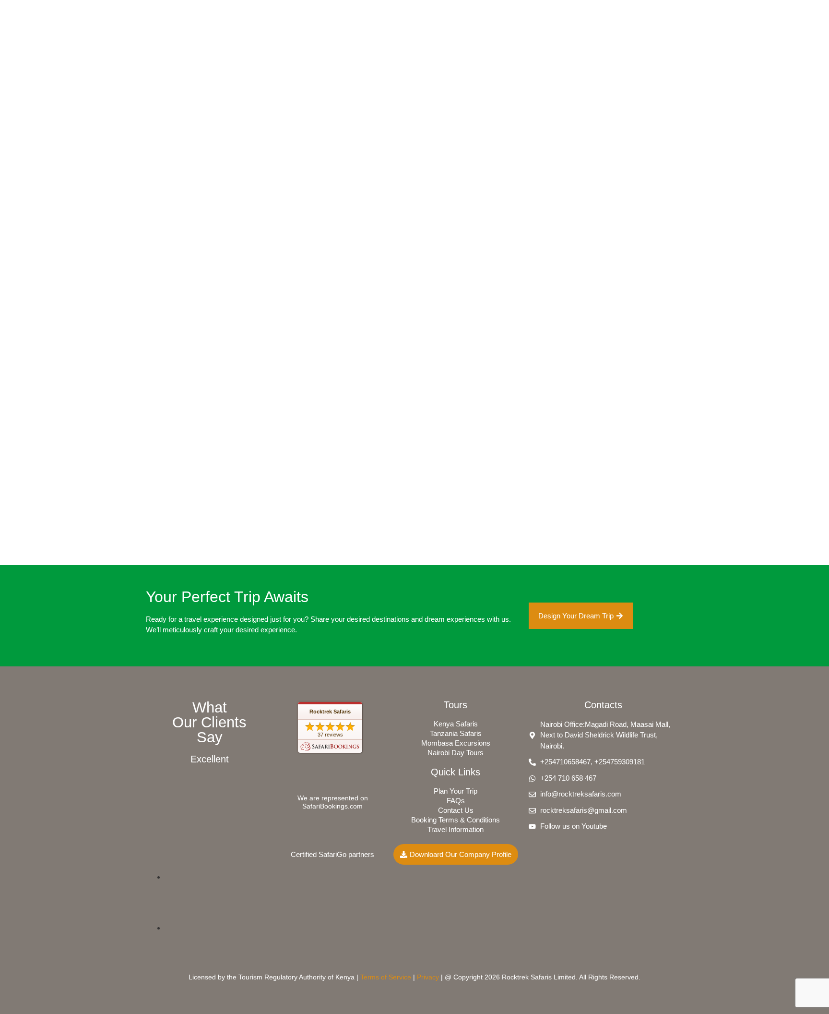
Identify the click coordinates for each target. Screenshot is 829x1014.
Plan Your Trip (455, 791)
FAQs (456, 801)
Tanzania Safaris (456, 733)
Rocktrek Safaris (330, 711)
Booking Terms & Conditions (455, 820)
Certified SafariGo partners (332, 854)
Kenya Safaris (456, 724)
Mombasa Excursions (455, 743)
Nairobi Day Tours (455, 752)
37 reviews (330, 734)
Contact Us (456, 810)
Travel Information (455, 829)
